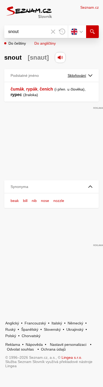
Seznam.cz (89, 7)
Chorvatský (31, 336)
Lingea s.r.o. (72, 357)
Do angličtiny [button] (45, 43)
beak (15, 201)
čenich (46, 89)
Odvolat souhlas (20, 349)
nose (45, 201)
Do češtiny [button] (17, 43)
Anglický (12, 323)
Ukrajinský (74, 329)
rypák (32, 89)
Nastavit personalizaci (68, 344)
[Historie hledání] (62, 31)
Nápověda (34, 344)
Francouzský (35, 323)
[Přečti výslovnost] (60, 57)
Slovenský (52, 329)
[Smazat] (53, 31)
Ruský (10, 329)
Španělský (29, 329)
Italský (57, 323)
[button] (51, 186)
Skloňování (77, 75)
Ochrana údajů (53, 349)
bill (25, 201)
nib (34, 201)
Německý (75, 323)
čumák (17, 89)
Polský (10, 336)
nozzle (58, 201)
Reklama (12, 344)
